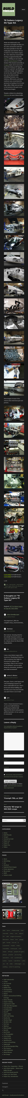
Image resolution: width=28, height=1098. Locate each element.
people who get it (19, 951)
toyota (10, 960)
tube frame (17, 960)
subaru (5, 587)
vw (24, 964)
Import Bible (7, 1014)
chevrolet (5, 933)
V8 (7, 964)
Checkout (6, 865)
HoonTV (6, 1012)
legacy (9, 586)
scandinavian (18, 957)
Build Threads (20, 584)
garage (21, 939)
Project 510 (7, 841)
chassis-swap (15, 930)
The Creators (7, 1048)
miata (18, 945)
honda (8, 942)
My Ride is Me (7, 1022)
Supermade (7, 1044)
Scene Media (7, 1036)
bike (4, 930)
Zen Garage (7, 1054)
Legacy (7, 65)
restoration (6, 957)
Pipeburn (6, 1026)
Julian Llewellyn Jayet (13, 614)
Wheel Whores (8, 1052)
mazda (13, 945)
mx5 (20, 948)
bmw (8, 930)
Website (6, 767)
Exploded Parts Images (10, 867)
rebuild (19, 586)
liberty (13, 586)
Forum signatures (9, 869)
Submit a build (8, 875)
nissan (4, 951)
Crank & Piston (8, 991)
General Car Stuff (8, 839)
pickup (5, 954)
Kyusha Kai (7, 1018)
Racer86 (6, 1030)
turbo (9, 587)
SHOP (5, 873)
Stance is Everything (9, 1042)
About (5, 859)
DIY (4, 936)
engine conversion (15, 936)
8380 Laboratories (9, 979)
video (11, 964)
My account (7, 871)
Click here (7, 95)
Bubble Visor (7, 987)
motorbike (6, 948)
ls (18, 942)
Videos (5, 847)
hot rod (14, 942)
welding (5, 967)
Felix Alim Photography (10, 1006)
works (15, 587)
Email (6, 760)
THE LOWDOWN (8, 1050)
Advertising (7, 861)
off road (10, 951)
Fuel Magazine (8, 1010)
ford (16, 939)
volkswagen (17, 964)
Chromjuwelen (8, 989)
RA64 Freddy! (7, 1028)
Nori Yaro (6, 1024)
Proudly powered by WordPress (17, 1095)
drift (7, 936)
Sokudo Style (7, 1038)
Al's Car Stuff (7, 983)
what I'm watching (14, 967)
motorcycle (13, 948)
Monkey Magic (8, 1020)
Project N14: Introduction (11, 1076)
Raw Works (7, 1032)
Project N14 (7, 845)
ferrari (12, 939)
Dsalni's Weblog (8, 1002)
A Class (6, 981)
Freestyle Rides (8, 1008)
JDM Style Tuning (9, 1016)
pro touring (18, 954)
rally (16, 586)
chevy (11, 933)
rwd (12, 957)
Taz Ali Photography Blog (11, 1046)
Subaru (6, 59)
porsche (10, 954)
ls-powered (6, 945)
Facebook (5, 1083)
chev (22, 930)
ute (4, 964)
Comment (7, 731)
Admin (5, 833)
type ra (12, 587)
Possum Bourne (12, 61)
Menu (23, 9)
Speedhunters (8, 1040)
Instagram (5, 1087)
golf (4, 942)
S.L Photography (8, 1034)
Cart (5, 863)
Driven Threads (8, 999)
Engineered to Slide (9, 1004)
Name (6, 753)
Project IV (6, 843)
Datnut (6, 993)
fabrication (6, 939)
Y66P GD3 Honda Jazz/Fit (11, 1072)
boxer (6, 586)
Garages (6, 837)
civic (16, 933)
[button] (14, 1090)
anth (7, 584)
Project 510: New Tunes (10, 1074)
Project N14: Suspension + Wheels (13, 1066)
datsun (21, 933)
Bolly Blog (6, 985)
